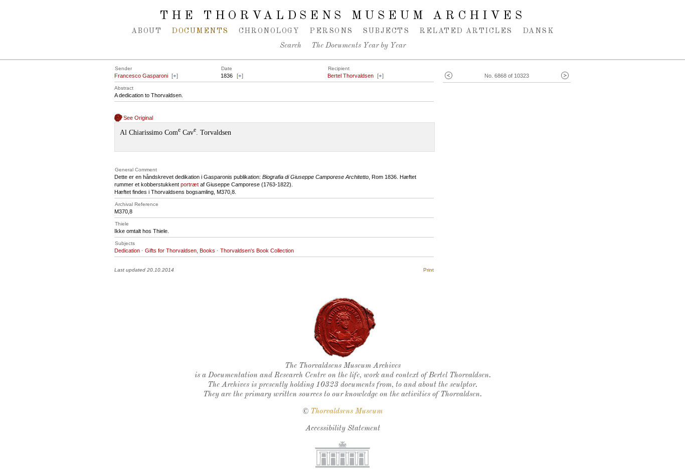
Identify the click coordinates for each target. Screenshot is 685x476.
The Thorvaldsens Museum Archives (342, 16)
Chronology (269, 31)
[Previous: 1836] (448, 76)
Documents (200, 31)
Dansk (538, 31)
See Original (138, 118)
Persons (331, 31)
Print (428, 270)
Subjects (386, 31)
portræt (190, 184)
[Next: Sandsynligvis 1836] (565, 76)
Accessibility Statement (342, 428)
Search (290, 46)
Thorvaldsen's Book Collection (257, 251)
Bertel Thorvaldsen (350, 76)
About (146, 31)
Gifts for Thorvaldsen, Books (180, 251)
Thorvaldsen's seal (345, 327)
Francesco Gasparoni (141, 76)
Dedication (127, 251)
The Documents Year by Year (358, 46)
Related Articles (465, 31)
